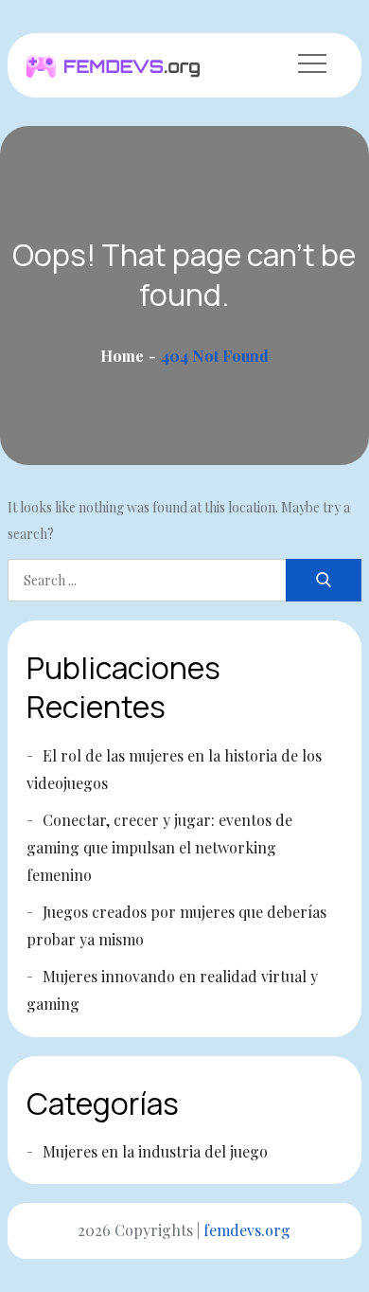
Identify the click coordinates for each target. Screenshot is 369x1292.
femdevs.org (246, 1230)
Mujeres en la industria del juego (155, 1151)
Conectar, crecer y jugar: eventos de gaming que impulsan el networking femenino (159, 847)
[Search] (323, 580)
